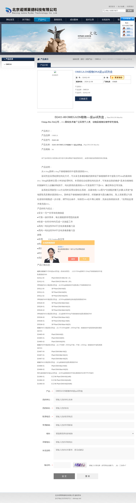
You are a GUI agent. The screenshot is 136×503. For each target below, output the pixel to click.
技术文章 (90, 19)
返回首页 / (113, 6)
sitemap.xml (77, 498)
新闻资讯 (58, 19)
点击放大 (55, 75)
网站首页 (10, 19)
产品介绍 (44, 65)
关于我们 (26, 19)
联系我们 (130, 6)
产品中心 (42, 19)
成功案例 (74, 19)
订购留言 (83, 99)
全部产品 (89, 59)
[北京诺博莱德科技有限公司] (40, 6)
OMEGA (98, 59)
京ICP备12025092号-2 (63, 498)
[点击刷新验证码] (79, 465)
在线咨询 (106, 19)
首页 (82, 59)
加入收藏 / (122, 6)
